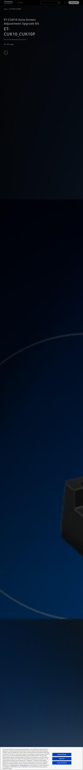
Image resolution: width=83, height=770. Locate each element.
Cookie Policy (13, 765)
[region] (41, 758)
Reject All (61, 758)
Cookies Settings (61, 754)
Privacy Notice (24, 765)
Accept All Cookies (62, 763)
